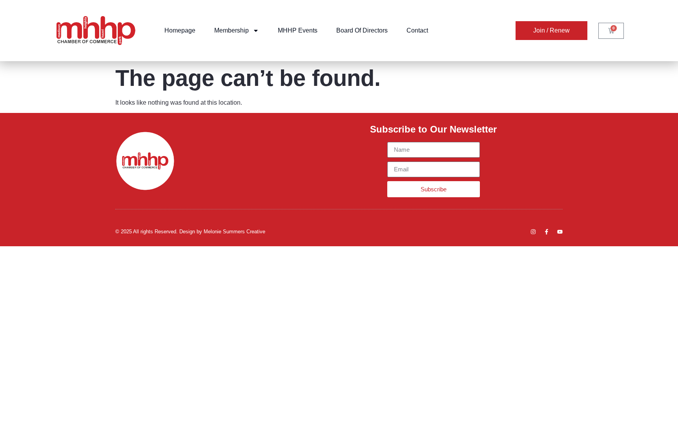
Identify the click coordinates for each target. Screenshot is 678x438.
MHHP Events (297, 30)
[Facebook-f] (546, 231)
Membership (231, 30)
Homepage (179, 30)
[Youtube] (560, 231)
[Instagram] (533, 231)
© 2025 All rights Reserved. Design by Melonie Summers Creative (190, 231)
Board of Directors (362, 30)
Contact (417, 30)
